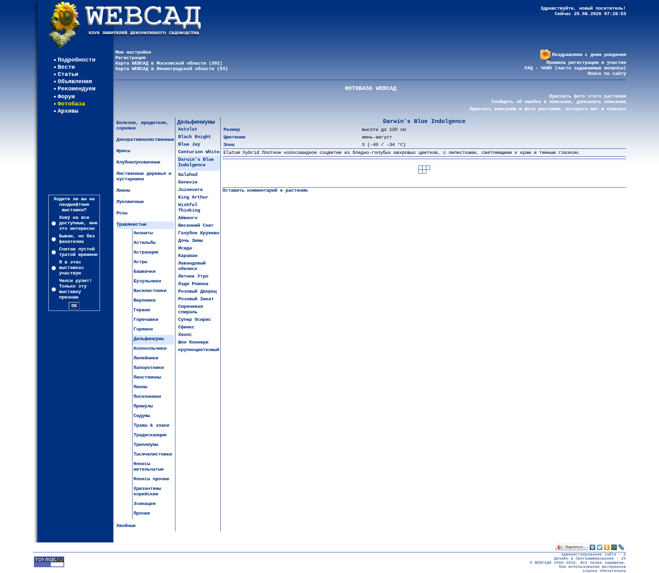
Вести (66, 67)
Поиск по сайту (607, 73)
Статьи (68, 74)
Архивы (68, 111)
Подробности (76, 60)
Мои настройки (133, 52)
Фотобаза (71, 104)
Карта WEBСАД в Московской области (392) (168, 63)
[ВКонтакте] (592, 547)
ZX (623, 559)
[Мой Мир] (614, 547)
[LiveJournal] (621, 547)
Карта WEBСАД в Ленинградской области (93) (171, 68)
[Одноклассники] (607, 547)
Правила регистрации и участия (586, 62)
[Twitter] (599, 547)
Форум (66, 96)
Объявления (75, 81)
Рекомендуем (76, 89)
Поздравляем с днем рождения (589, 54)
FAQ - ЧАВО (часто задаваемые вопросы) (575, 68)
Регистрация (130, 57)
